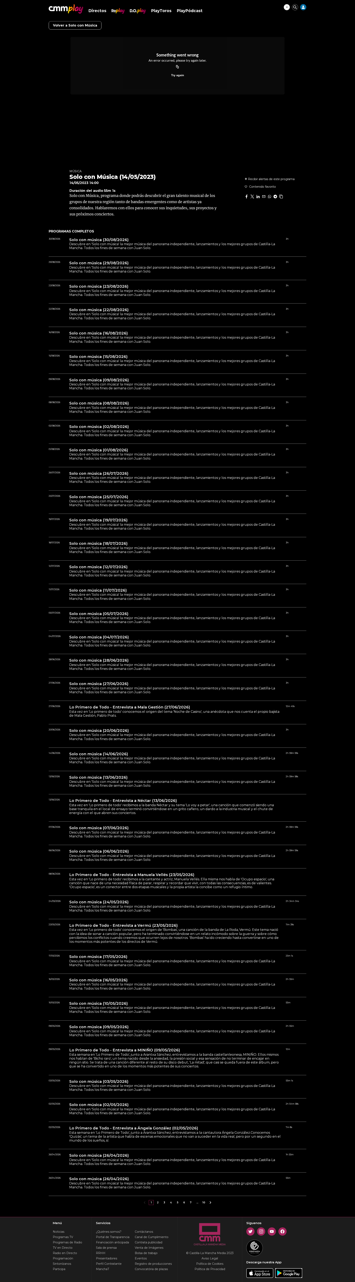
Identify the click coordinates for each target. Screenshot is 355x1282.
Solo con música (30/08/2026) (99, 240)
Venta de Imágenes (149, 1248)
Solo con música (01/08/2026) (98, 450)
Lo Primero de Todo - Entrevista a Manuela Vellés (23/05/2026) (131, 875)
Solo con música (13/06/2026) (98, 777)
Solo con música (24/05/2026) (99, 902)
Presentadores (106, 1258)
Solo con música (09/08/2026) (99, 380)
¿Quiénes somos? (108, 1232)
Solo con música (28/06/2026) (99, 660)
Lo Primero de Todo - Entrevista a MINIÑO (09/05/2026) (124, 1050)
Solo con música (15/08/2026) (98, 356)
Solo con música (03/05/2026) (98, 1081)
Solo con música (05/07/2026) (98, 614)
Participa (59, 1269)
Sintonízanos (62, 1264)
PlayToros (161, 10)
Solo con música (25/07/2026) (98, 497)
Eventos (141, 1258)
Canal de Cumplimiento (151, 1237)
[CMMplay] (66, 9)
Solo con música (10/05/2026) (98, 1003)
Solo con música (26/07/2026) (98, 473)
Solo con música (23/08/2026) (98, 286)
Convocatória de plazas (151, 1269)
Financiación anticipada (112, 1242)
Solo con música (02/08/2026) (99, 426)
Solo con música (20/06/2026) (99, 730)
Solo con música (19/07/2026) (98, 520)
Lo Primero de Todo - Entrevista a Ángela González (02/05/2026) (133, 1128)
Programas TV (63, 1237)
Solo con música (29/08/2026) (99, 263)
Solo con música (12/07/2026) (98, 567)
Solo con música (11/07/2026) (98, 590)
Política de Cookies (209, 1264)
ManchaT (102, 1269)
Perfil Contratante (109, 1264)
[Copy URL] (177, 67)
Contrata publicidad (148, 1242)
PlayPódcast (190, 10)
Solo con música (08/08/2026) (99, 403)
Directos (97, 10)
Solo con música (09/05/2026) (99, 1027)
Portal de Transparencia (112, 1237)
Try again (177, 75)
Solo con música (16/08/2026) (98, 333)
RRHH (100, 1253)
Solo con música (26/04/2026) (99, 1155)
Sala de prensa (106, 1248)
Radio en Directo (65, 1253)
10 (203, 1202)
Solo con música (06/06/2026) (99, 851)
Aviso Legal (210, 1258)
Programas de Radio (67, 1242)
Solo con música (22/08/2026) (99, 310)
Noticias (58, 1232)
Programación (63, 1258)
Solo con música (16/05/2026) (98, 980)
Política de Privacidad (210, 1269)
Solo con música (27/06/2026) (98, 684)
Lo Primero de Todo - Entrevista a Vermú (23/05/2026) (123, 925)
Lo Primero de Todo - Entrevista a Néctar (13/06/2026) (123, 800)
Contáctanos (144, 1232)
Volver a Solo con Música (75, 25)
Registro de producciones (153, 1264)
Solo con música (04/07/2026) (99, 637)
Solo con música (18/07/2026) (98, 543)
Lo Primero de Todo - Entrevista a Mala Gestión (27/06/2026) (129, 707)
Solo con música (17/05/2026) (98, 956)
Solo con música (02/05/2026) (99, 1105)
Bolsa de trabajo (146, 1253)
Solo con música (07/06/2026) (99, 828)
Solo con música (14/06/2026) (98, 754)
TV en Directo (63, 1248)
